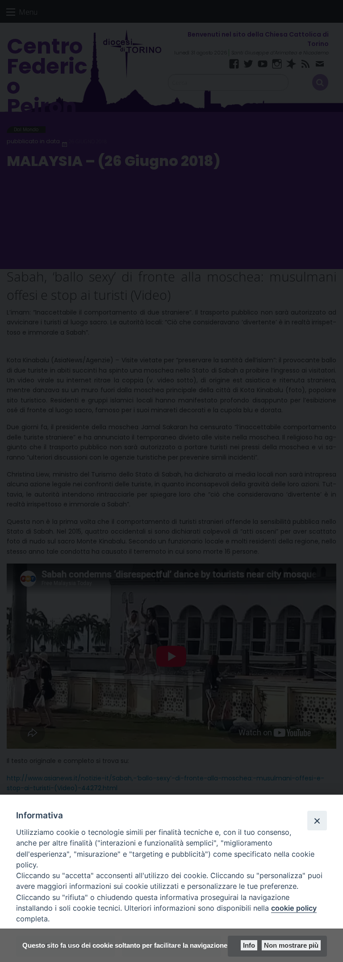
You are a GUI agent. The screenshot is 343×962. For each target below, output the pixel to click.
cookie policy (294, 908)
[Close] (317, 820)
